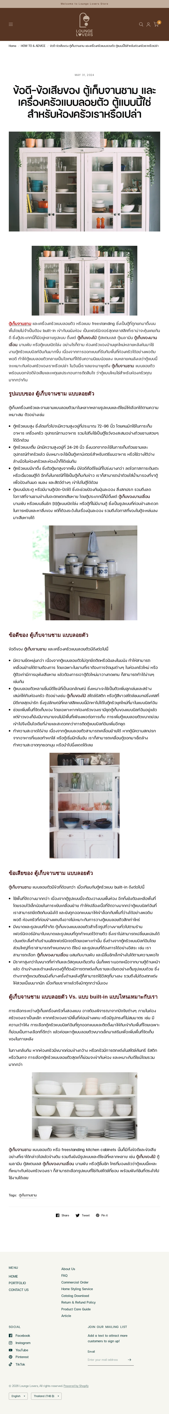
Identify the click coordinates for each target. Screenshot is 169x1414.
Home (12, 46)
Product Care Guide (76, 1309)
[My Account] (148, 24)
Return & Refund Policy (78, 1302)
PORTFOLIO (17, 1282)
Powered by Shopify (76, 1386)
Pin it (104, 1215)
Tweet (86, 1215)
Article (66, 1315)
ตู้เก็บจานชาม (28, 1195)
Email (91, 1351)
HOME (13, 1276)
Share (65, 1215)
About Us (68, 1268)
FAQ (64, 1275)
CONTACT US (19, 1289)
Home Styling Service (77, 1288)
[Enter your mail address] (129, 1360)
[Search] (141, 24)
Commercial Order (74, 1282)
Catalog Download (75, 1295)
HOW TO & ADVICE (33, 46)
